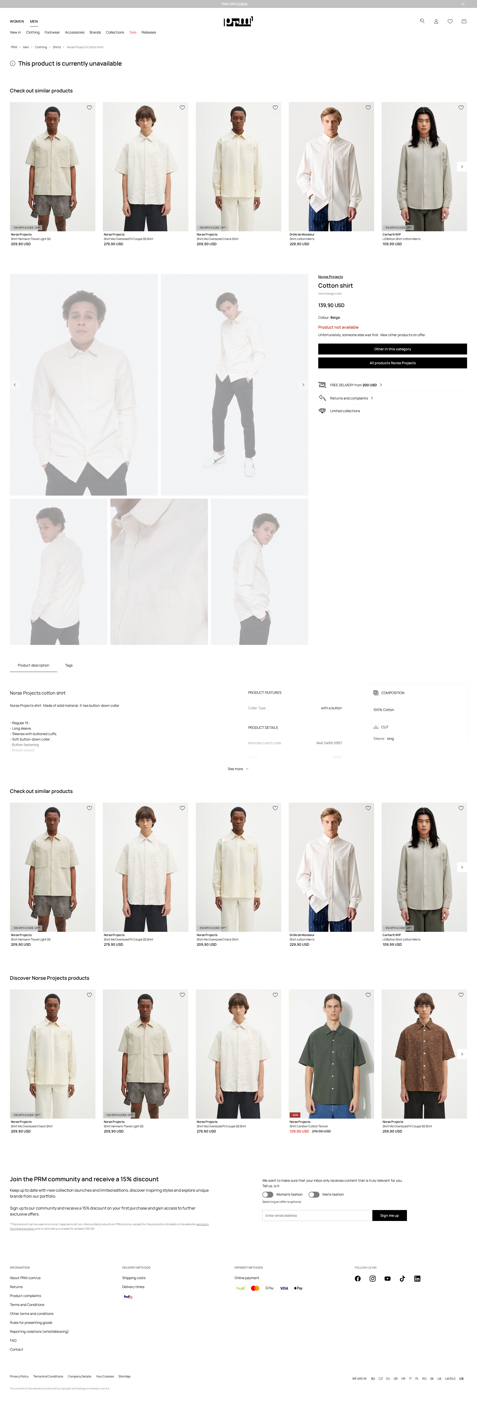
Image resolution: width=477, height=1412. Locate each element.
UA (439, 1378)
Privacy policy (19, 1376)
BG (373, 1378)
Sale (132, 32)
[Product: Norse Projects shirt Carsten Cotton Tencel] (331, 1054)
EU (388, 1378)
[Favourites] (450, 21)
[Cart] (464, 21)
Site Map (124, 1376)
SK (432, 1378)
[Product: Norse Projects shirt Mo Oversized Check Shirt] (238, 166)
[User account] (436, 21)
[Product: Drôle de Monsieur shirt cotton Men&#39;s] (331, 166)
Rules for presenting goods (31, 1322)
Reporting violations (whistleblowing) (39, 1331)
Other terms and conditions (31, 1313)
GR (396, 1378)
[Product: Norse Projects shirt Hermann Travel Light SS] (52, 166)
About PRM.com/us (25, 1277)
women (17, 21)
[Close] (463, 4)
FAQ (13, 1340)
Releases (149, 32)
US (461, 1378)
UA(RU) (450, 1378)
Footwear (52, 32)
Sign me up (389, 1215)
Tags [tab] (69, 665)
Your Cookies (105, 1376)
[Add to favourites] (89, 107)
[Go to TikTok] (405, 1281)
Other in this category (392, 349)
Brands (95, 32)
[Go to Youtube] (391, 1281)
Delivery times (133, 1286)
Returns (16, 1286)
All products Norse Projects (393, 362)
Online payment (247, 1277)
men (34, 21)
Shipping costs (134, 1277)
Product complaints (25, 1295)
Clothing (33, 32)
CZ (381, 1378)
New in (15, 32)
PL (417, 1378)
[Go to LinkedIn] (420, 1281)
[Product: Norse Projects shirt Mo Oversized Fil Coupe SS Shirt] (145, 166)
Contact (16, 1349)
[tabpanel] (238, 723)
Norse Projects (330, 276)
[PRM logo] (238, 21)
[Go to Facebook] (361, 1281)
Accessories (74, 32)
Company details (79, 1376)
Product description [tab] (33, 665)
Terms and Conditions (27, 1304)
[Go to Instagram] (376, 1281)
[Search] (422, 21)
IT (410, 1378)
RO (424, 1378)
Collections (115, 32)
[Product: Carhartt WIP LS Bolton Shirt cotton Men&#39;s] (424, 166)
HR (403, 1378)
